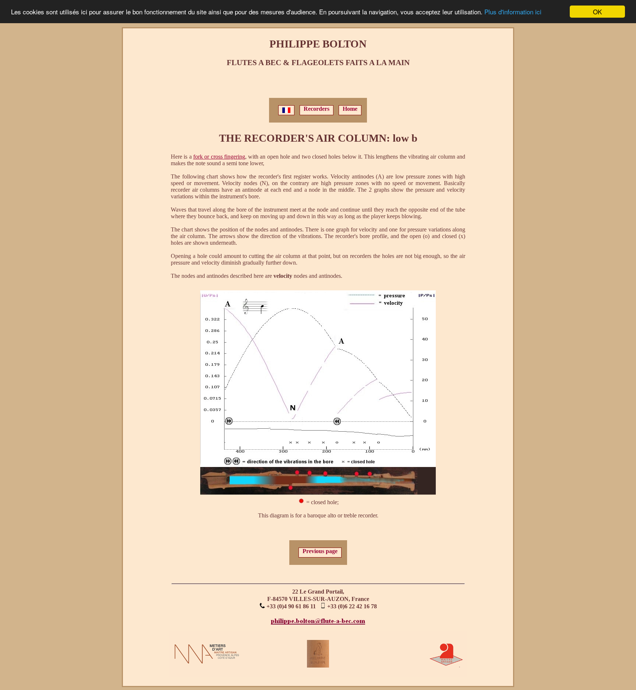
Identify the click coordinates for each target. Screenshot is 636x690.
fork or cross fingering (219, 156)
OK (597, 11)
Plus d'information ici (512, 12)
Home (350, 109)
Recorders (316, 109)
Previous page (320, 551)
